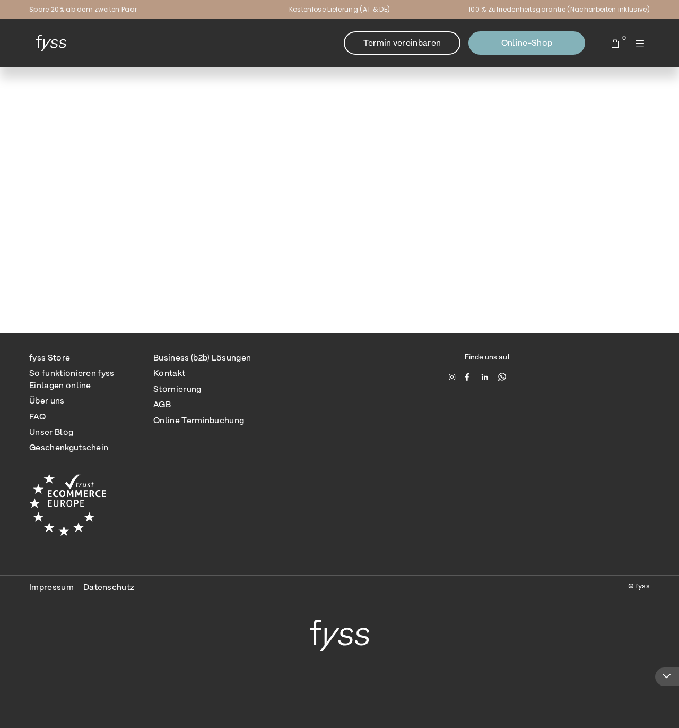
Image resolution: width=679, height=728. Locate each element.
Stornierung (177, 389)
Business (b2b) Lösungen (202, 358)
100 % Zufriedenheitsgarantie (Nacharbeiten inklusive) (559, 9)
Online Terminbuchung (198, 420)
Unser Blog (51, 432)
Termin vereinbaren (402, 43)
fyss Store (49, 358)
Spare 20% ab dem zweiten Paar (83, 9)
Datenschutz (109, 587)
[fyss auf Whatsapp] (502, 376)
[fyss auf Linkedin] (486, 376)
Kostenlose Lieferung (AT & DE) (339, 9)
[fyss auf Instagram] (453, 376)
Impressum (51, 587)
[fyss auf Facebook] (470, 376)
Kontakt (169, 373)
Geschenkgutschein (68, 447)
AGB (162, 404)
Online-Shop (527, 43)
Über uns (47, 401)
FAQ (37, 417)
